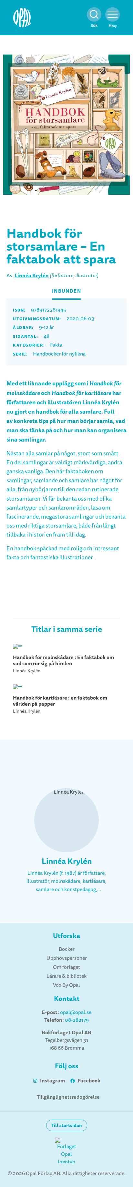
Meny (112, 25)
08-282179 (77, 1020)
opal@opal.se (75, 1012)
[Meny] (112, 14)
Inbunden (66, 291)
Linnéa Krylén (32, 275)
